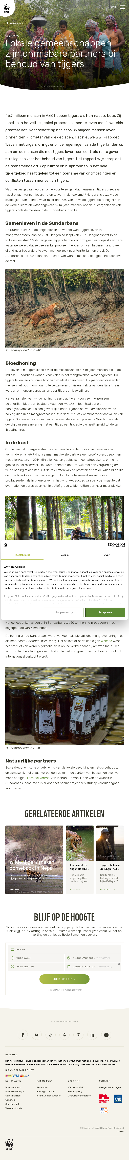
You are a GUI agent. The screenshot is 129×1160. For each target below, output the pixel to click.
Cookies (120, 1131)
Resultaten (42, 1087)
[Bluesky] (37, 1035)
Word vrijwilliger (13, 1095)
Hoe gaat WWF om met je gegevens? (64, 990)
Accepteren (105, 612)
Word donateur (13, 1087)
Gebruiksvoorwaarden (79, 1095)
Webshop (10, 1100)
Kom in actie (13, 1081)
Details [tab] (64, 554)
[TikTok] (51, 1035)
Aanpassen (62, 612)
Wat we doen (45, 1081)
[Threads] (64, 1035)
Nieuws (15, 23)
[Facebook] (23, 1035)
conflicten (14, 180)
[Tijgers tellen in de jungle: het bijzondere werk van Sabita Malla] (110, 860)
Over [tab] (106, 554)
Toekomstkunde (13, 1108)
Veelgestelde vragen (110, 1087)
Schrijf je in (63, 979)
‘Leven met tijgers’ (21, 144)
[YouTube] (106, 1035)
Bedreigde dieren (46, 1091)
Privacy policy (75, 1091)
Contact (104, 1081)
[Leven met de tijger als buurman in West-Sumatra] (80, 860)
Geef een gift (12, 1104)
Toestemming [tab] (22, 554)
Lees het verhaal (38, 778)
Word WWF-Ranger (14, 1091)
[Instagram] (78, 1035)
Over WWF (74, 1081)
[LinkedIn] (92, 1035)
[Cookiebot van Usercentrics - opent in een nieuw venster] (110, 545)
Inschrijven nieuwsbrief (49, 1095)
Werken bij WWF (75, 1087)
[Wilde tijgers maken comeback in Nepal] (34, 860)
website (106, 641)
